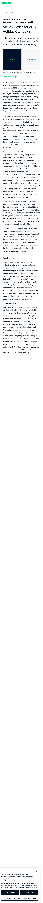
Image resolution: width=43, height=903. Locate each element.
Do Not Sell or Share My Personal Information (20, 898)
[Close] (36, 871)
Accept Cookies (10, 892)
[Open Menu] (40, 3)
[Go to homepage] (6, 3)
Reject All (29, 892)
